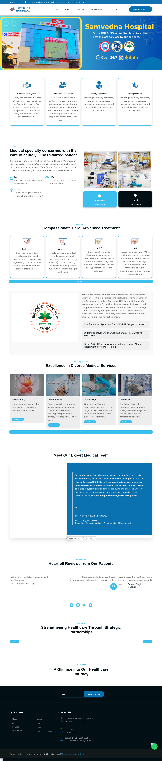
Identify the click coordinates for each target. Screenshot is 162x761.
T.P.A (38, 723)
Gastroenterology (19, 399)
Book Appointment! (44, 731)
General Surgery (91, 399)
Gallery (39, 727)
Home (56, 9)
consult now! (140, 9)
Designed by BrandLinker (74, 754)
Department (97, 9)
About (68, 9)
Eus (135, 248)
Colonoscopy (63, 249)
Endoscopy (27, 249)
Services (81, 9)
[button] (12, 43)
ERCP (99, 248)
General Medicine (55, 399)
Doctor (113, 9)
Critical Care (125, 399)
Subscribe (94, 694)
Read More (80, 281)
